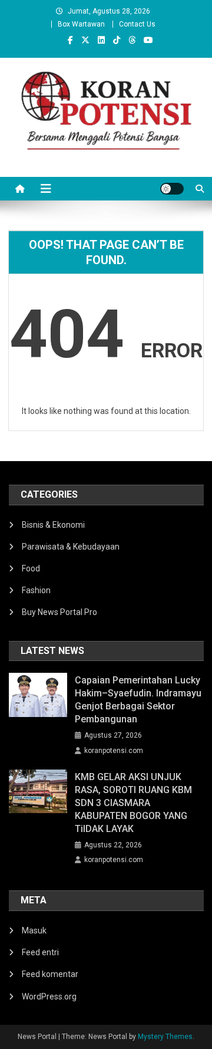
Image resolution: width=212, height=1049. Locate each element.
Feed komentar (50, 974)
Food (31, 568)
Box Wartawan (81, 24)
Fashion (36, 590)
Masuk (34, 930)
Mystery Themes (165, 1036)
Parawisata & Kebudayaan (71, 546)
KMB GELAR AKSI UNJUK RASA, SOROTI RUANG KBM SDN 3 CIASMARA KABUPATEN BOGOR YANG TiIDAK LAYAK (133, 802)
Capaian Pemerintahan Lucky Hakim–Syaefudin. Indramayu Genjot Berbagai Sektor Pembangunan (138, 700)
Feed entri (40, 952)
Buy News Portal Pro (59, 612)
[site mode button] (172, 189)
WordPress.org (49, 996)
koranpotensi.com (113, 751)
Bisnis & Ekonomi (53, 525)
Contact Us (137, 24)
